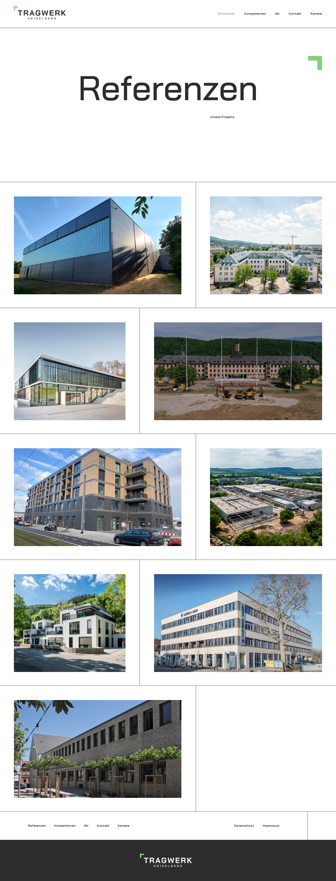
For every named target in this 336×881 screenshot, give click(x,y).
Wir (277, 13)
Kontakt (295, 13)
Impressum (271, 825)
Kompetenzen (255, 13)
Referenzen (226, 13)
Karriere (316, 13)
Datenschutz (244, 825)
